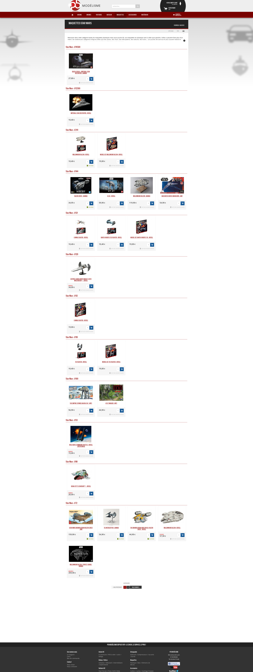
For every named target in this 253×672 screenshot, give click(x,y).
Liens (68, 656)
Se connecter (172, 3)
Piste (109, 671)
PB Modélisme (83, 6)
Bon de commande (73, 658)
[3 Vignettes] (178, 31)
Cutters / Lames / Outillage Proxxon (142, 671)
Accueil (72, 15)
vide (172, 8)
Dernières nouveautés (178, 14)
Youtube (174, 667)
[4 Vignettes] (183, 31)
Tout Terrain (103, 671)
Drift (114, 671)
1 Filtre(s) (179, 25)
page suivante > (135, 587)
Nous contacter (72, 666)
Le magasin (71, 655)
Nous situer (71, 665)
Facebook (174, 663)
